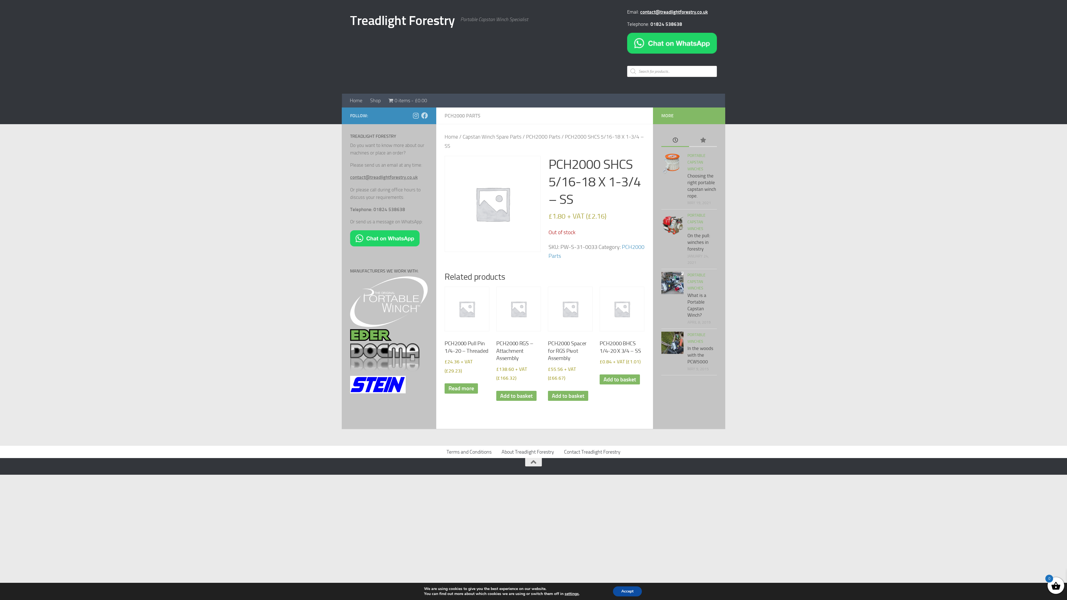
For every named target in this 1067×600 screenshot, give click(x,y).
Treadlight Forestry (402, 20)
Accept (627, 591)
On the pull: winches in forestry (698, 242)
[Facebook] (424, 115)
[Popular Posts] (703, 140)
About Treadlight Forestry (528, 452)
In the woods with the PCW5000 (700, 355)
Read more (461, 388)
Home (356, 101)
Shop (375, 101)
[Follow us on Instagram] (415, 115)
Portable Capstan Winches (696, 162)
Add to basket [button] (516, 395)
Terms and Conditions (469, 452)
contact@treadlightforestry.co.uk (674, 12)
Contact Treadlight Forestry (592, 452)
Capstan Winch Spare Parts (492, 137)
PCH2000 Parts (462, 116)
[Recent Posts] (675, 140)
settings (572, 593)
